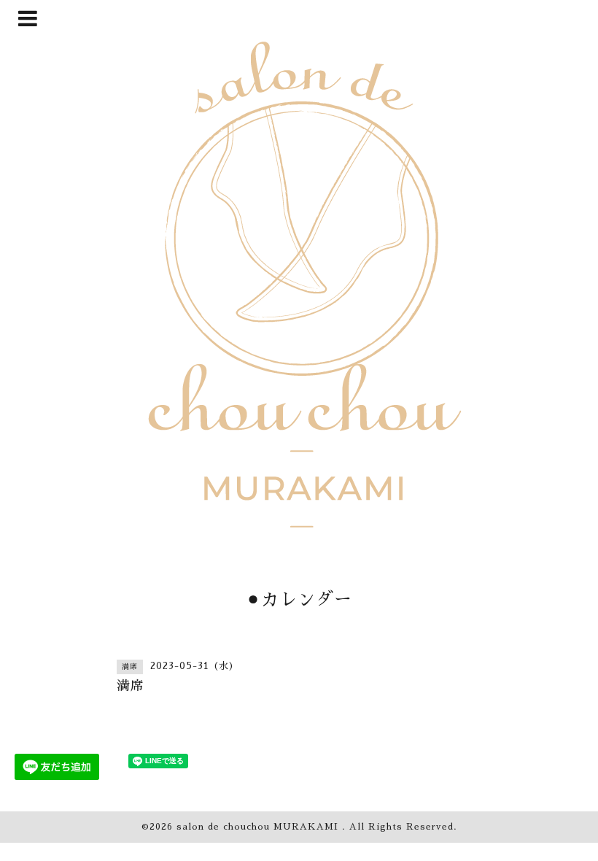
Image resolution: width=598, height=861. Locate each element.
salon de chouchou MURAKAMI (259, 826)
